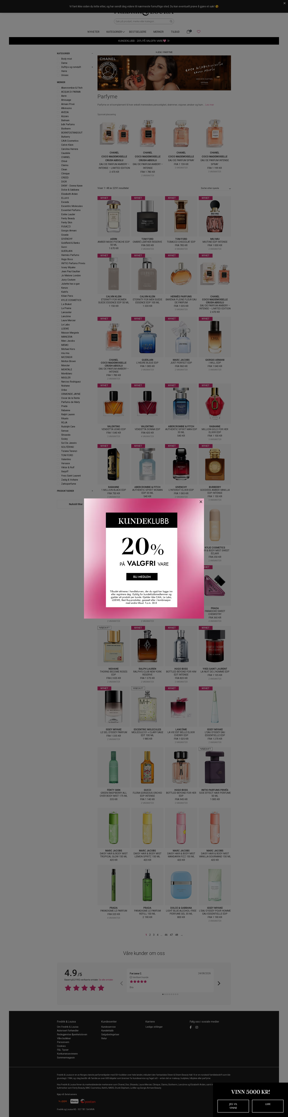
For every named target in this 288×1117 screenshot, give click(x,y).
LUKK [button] (267, 1104)
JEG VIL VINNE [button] (233, 1106)
